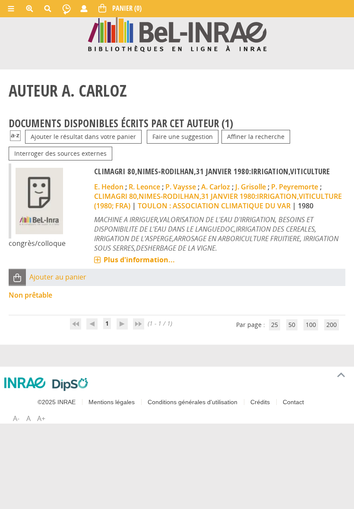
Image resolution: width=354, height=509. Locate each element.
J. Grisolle (250, 187)
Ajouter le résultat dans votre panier (83, 136)
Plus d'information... (139, 259)
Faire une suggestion (182, 136)
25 (274, 324)
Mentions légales (111, 402)
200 (331, 324)
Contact (293, 402)
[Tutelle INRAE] (24, 382)
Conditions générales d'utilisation (192, 402)
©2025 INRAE (57, 402)
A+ (41, 418)
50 (291, 324)
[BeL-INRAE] (177, 34)
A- (16, 418)
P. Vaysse (180, 187)
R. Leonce (144, 187)
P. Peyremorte (294, 187)
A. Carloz (215, 187)
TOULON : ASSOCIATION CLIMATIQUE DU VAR (214, 206)
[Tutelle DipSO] (70, 384)
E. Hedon (108, 187)
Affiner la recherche (255, 136)
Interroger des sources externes (60, 153)
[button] (17, 277)
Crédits (260, 402)
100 (311, 324)
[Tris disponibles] (15, 136)
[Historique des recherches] (66, 8)
